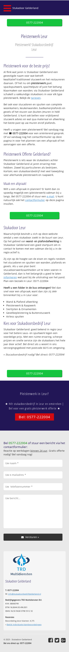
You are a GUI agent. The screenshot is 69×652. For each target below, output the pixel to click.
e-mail (50, 196)
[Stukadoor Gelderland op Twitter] (57, 640)
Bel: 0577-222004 (34, 417)
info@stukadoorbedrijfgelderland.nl (24, 594)
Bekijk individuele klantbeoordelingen (24, 624)
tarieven (36, 98)
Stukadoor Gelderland (25, 8)
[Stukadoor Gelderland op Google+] (63, 640)
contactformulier (35, 200)
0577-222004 (34, 22)
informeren (10, 277)
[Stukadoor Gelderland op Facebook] (50, 640)
